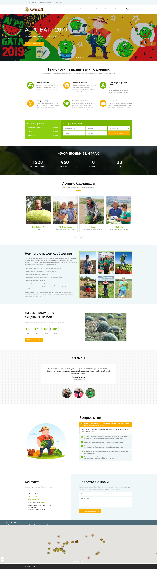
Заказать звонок (33, 340)
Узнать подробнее (34, 44)
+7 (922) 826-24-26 (33, 496)
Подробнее (38, 226)
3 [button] (78, 57)
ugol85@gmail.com (45, 2)
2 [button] (76, 57)
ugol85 (42, 502)
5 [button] (83, 57)
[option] (78, 37)
